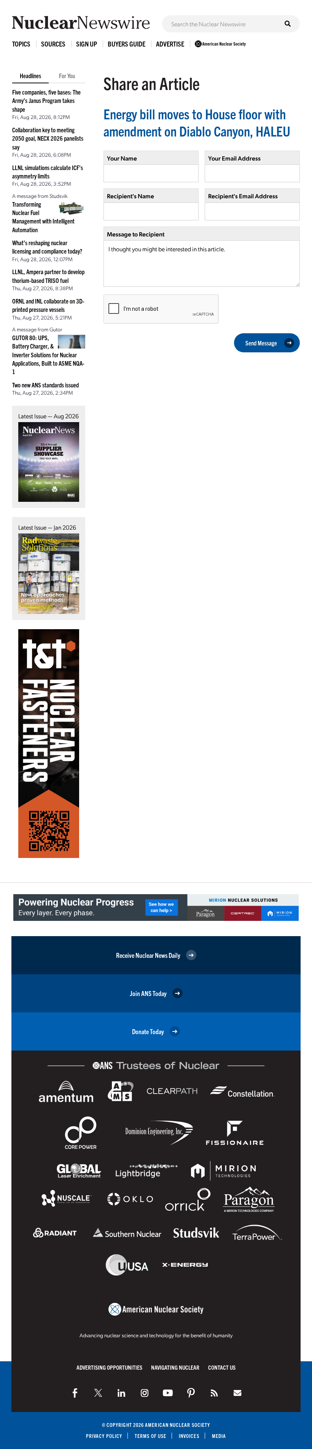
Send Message (261, 343)
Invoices (189, 1436)
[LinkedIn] (121, 1393)
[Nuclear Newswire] (214, 1393)
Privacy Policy (104, 1436)
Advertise (170, 43)
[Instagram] (145, 1393)
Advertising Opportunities (109, 1367)
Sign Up (86, 43)
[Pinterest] (191, 1393)
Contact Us (222, 1367)
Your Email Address (234, 158)
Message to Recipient (135, 234)
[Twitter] (98, 1393)
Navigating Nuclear (175, 1367)
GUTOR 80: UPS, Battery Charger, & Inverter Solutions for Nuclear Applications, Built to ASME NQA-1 (48, 355)
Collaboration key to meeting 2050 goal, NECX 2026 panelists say (47, 138)
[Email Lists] (237, 1393)
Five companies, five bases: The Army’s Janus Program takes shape (46, 100)
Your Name (122, 158)
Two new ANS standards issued (45, 385)
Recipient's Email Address (243, 196)
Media (219, 1436)
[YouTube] (168, 1393)
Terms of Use (150, 1436)
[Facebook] (75, 1393)
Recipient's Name (130, 196)
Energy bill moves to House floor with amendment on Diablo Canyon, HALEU (196, 122)
